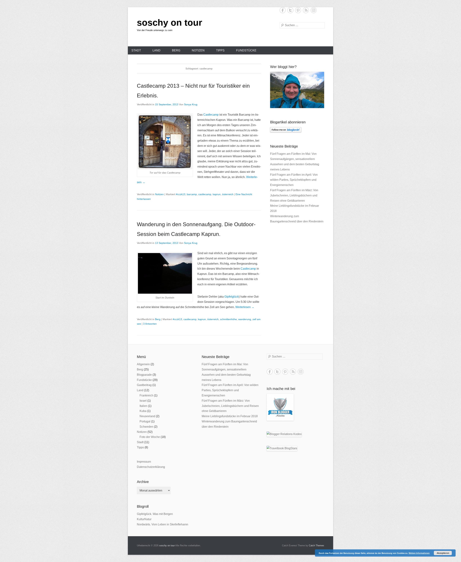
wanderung (244, 319)
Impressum (144, 461)
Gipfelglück (231, 296)
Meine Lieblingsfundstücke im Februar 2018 (230, 416)
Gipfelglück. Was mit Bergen (155, 513)
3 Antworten (150, 323)
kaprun (217, 194)
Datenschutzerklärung (151, 466)
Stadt (136, 50)
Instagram (314, 10)
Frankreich (146, 395)
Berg (176, 50)
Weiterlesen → (244, 307)
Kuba (143, 410)
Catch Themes (316, 545)
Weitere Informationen (419, 553)
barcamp (192, 194)
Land (156, 50)
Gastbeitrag (144, 385)
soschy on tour (169, 22)
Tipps (220, 50)
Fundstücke (246, 50)
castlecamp (204, 194)
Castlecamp (211, 114)
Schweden (146, 426)
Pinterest (298, 10)
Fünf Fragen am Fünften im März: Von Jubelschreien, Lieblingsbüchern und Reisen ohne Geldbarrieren (294, 195)
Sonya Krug (190, 104)
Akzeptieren (443, 553)
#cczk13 (180, 194)
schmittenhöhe (228, 319)
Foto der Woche (150, 436)
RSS (306, 10)
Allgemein (143, 364)
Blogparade (144, 374)
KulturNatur (144, 519)
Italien (143, 405)
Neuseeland (147, 416)
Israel (143, 400)
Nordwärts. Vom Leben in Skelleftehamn (162, 524)
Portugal (145, 421)
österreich (227, 194)
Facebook (283, 10)
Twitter (290, 10)
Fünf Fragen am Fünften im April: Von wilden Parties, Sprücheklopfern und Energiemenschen (294, 180)
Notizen (198, 50)
